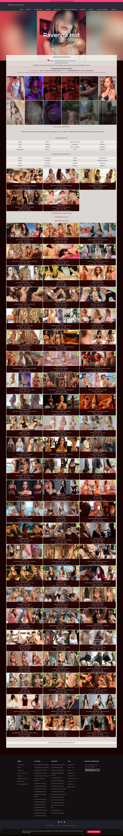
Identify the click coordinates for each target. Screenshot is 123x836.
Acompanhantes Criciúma (57, 786)
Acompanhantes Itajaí (56, 777)
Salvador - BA (71, 773)
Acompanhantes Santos (57, 810)
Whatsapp (19, 775)
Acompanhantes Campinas (57, 802)
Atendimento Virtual (22, 778)
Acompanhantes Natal (39, 807)
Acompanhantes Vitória (40, 783)
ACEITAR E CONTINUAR (94, 831)
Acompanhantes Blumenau (57, 780)
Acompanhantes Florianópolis (41, 767)
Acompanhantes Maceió (40, 802)
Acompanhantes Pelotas (57, 767)
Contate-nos (20, 770)
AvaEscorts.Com (72, 787)
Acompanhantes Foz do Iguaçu (58, 789)
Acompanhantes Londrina (57, 791)
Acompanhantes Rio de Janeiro (41, 775)
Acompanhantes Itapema (57, 770)
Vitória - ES (70, 767)
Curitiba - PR (71, 764)
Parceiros (82, 9)
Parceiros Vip (20, 781)
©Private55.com (57, 825)
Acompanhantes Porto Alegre (41, 764)
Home (21, 9)
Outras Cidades (38, 9)
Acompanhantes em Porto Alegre (52, 65)
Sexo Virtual (57, 9)
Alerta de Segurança (102, 9)
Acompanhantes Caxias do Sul (58, 764)
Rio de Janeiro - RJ (72, 778)
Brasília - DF (71, 770)
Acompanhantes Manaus (40, 815)
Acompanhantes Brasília (40, 786)
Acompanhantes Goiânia (40, 789)
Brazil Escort (71, 784)
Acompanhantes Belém (40, 813)
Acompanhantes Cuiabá (40, 791)
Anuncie (91, 9)
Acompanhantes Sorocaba (57, 813)
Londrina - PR (71, 781)
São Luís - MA (71, 775)
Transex (48, 9)
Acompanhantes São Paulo (40, 773)
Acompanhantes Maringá (57, 797)
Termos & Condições (22, 773)
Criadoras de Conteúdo (70, 9)
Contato (113, 9)
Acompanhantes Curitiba (40, 770)
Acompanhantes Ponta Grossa (58, 794)
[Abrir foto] (15, 88)
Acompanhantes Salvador (40, 799)
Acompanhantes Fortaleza (40, 810)
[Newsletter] (99, 770)
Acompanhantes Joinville (57, 783)
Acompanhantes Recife (40, 804)
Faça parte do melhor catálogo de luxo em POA (61, 1)
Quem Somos (20, 764)
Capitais (28, 9)
